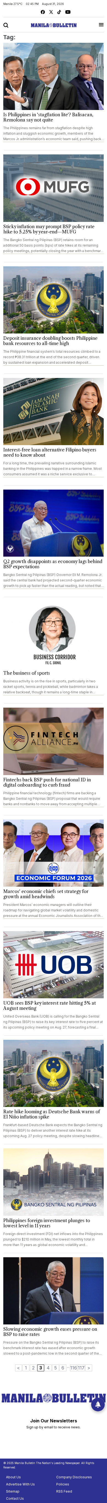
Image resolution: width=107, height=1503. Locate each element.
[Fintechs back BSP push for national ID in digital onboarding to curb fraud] (53, 741)
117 (81, 1368)
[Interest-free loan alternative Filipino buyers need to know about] (53, 411)
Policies (62, 1484)
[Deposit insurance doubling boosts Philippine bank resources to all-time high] (53, 300)
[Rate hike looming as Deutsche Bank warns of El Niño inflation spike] (53, 1073)
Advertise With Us (20, 1484)
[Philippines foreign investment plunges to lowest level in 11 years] (53, 1182)
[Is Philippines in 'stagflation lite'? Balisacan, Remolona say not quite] (53, 76)
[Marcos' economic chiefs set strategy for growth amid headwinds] (53, 853)
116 (73, 1368)
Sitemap (12, 1491)
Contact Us (15, 1498)
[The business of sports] (53, 634)
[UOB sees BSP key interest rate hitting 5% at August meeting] (53, 964)
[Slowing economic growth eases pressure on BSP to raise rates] (53, 1290)
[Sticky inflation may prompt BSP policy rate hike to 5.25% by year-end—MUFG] (53, 188)
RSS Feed (64, 1491)
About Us (13, 1477)
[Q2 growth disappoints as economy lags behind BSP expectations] (53, 523)
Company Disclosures (74, 1477)
